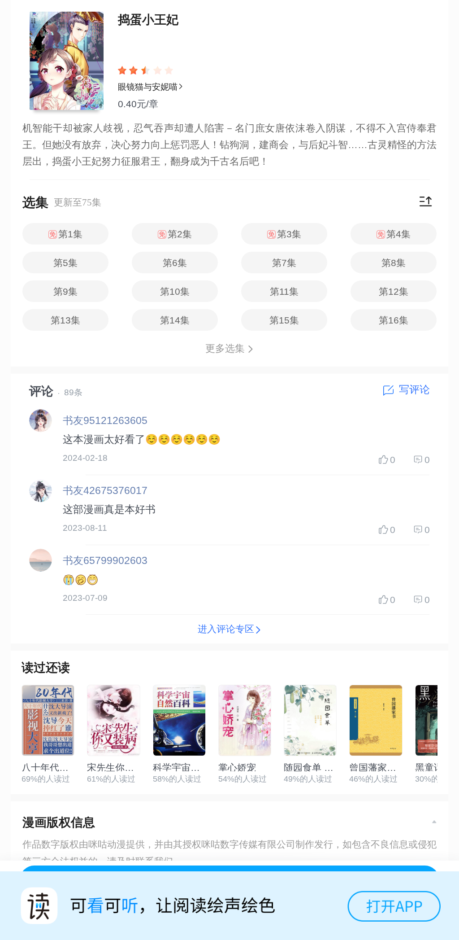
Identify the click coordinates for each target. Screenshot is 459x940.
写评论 (414, 389)
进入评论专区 (226, 629)
